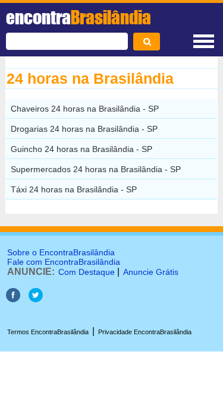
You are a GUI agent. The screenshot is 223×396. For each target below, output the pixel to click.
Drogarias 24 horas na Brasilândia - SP (84, 129)
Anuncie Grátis (150, 272)
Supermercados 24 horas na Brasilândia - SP (96, 169)
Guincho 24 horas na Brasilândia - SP (81, 149)
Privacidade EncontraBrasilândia (144, 331)
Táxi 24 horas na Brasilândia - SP (74, 189)
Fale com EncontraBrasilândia (63, 262)
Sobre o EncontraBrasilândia (61, 252)
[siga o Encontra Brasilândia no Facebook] (13, 299)
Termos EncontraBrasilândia (48, 331)
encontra (78, 17)
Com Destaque (86, 272)
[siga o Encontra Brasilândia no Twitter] (36, 299)
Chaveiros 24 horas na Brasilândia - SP (85, 108)
